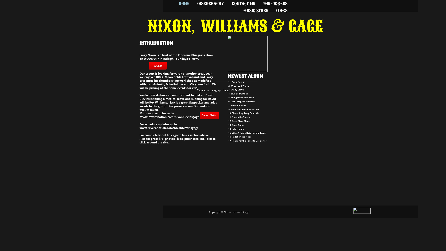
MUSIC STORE (255, 11)
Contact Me (243, 4)
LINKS (281, 11)
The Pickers (275, 4)
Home (184, 4)
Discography (210, 4)
